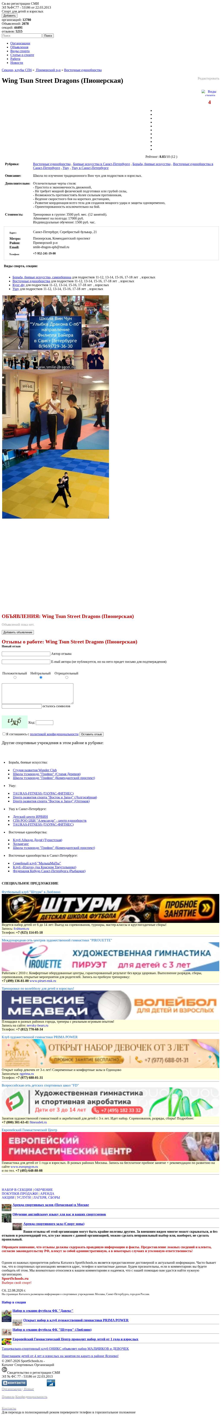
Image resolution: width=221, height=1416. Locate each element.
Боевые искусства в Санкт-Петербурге (101, 164)
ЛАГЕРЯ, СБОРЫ (46, 1197)
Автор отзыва (61, 653)
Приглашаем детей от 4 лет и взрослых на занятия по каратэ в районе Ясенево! (60, 1356)
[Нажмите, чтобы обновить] (15, 721)
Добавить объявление (17, 632)
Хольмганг (21, 844)
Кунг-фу (19, 285)
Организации (20, 43)
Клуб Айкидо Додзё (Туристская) (37, 840)
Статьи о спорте (22, 55)
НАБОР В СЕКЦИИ (17, 1190)
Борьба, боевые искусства (151, 164)
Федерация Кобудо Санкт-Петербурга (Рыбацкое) (49, 871)
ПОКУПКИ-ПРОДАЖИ (20, 1193)
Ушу (66, 168)
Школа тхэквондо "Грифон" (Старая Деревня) (47, 774)
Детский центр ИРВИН (30, 817)
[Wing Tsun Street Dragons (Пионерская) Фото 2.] (55, 448)
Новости (16, 62)
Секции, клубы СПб (17, 70)
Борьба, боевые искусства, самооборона (42, 277)
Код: (32, 722)
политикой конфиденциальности (54, 734)
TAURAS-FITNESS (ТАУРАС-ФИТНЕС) (43, 793)
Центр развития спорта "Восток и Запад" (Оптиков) (51, 801)
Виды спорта (20, 51)
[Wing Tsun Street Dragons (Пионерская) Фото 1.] (55, 368)
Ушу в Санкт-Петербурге (90, 168)
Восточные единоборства (83, 70)
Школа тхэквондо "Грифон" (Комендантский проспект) (54, 778)
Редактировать (208, 78)
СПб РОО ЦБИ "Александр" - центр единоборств (50, 820)
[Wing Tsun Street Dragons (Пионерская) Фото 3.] (55, 517)
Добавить (9, 15)
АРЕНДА (47, 1193)
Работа (15, 59)
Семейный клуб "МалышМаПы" (37, 863)
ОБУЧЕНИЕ (44, 1190)
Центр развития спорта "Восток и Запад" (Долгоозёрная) (55, 797)
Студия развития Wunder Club (35, 770)
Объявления (19, 47)
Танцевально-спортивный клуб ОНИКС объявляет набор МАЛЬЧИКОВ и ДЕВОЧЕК (65, 1348)
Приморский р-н (48, 70)
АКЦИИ (8, 1197)
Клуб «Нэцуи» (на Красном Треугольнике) (44, 867)
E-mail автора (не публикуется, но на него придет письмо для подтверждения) (108, 661)
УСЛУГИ (24, 1197)
